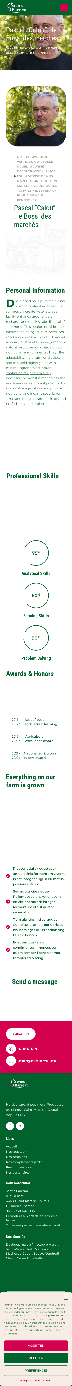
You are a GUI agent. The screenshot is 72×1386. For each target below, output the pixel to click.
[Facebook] (10, 1126)
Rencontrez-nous (19, 1167)
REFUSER (36, 1358)
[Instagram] (20, 1126)
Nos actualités (16, 1157)
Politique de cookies (30, 1380)
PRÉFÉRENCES (36, 1370)
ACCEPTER (36, 1345)
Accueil (46, 1380)
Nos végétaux (16, 1151)
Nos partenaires (17, 1172)
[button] (66, 1297)
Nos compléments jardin (24, 1162)
